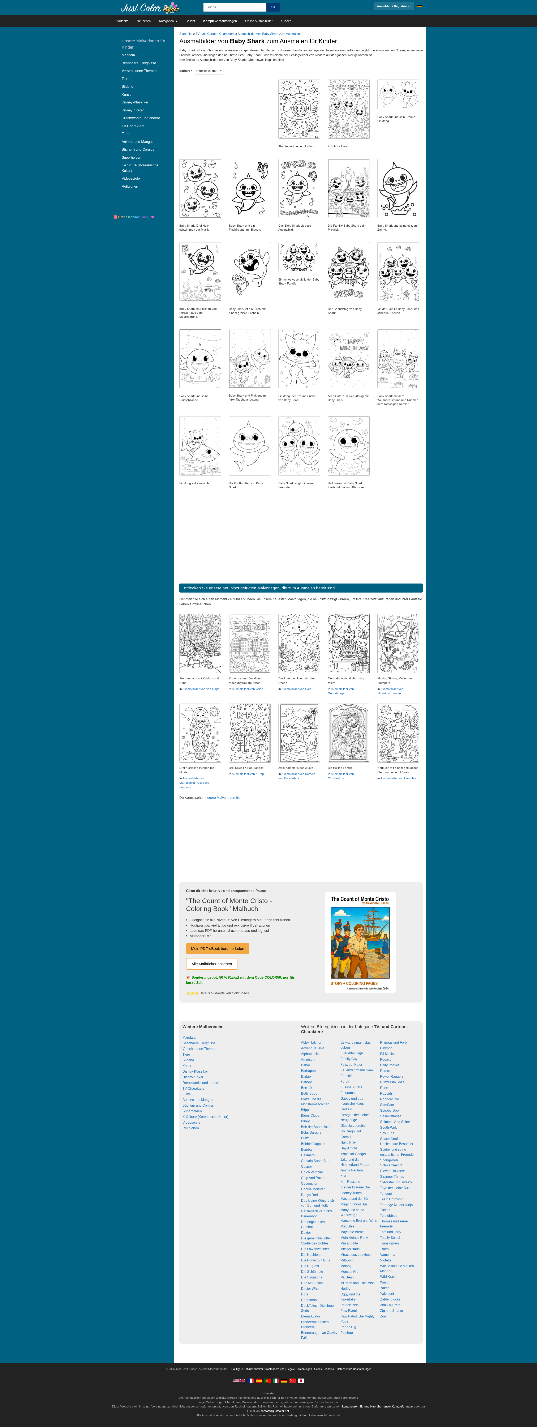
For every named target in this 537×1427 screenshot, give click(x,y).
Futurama (347, 1093)
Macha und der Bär (354, 1198)
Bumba (306, 1149)
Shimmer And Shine (395, 1122)
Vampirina (387, 1254)
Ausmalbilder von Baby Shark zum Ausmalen (269, 33)
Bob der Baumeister (316, 1127)
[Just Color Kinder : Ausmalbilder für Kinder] (150, 7)
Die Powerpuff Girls (315, 1260)
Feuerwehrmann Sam (356, 1070)
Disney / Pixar (192, 1077)
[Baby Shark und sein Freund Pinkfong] (398, 108)
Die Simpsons (311, 1277)
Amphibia (308, 1059)
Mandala (189, 1037)
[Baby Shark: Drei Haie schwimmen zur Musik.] (200, 217)
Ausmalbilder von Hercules (398, 778)
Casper (306, 1166)
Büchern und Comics (198, 1105)
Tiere (186, 1054)
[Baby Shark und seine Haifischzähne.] (200, 387)
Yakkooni (387, 1293)
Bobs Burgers (311, 1132)
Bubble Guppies (313, 1144)
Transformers (390, 1243)
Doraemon (309, 1300)
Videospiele (191, 1122)
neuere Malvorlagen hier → (225, 797)
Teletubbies (388, 1215)
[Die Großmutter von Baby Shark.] (250, 474)
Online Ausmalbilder (258, 21)
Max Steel (347, 1226)
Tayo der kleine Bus (394, 1188)
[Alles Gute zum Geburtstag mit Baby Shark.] (349, 387)
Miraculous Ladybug (355, 1254)
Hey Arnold (348, 1148)
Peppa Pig (348, 1327)
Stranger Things (392, 1176)
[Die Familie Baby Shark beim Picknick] (349, 217)
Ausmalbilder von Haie (296, 689)
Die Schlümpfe (312, 1271)
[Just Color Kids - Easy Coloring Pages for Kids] (239, 1380)
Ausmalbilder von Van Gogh (200, 689)
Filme (186, 1094)
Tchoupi (386, 1193)
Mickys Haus (350, 1249)
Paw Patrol (348, 1310)
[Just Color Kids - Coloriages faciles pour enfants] (251, 1380)
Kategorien (166, 21)
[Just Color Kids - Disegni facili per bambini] (276, 1380)
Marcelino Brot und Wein (358, 1220)
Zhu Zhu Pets (390, 1305)
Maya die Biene (352, 1232)
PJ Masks (387, 1054)
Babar (305, 1065)
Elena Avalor (310, 1316)
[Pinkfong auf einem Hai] (200, 474)
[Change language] (419, 6)
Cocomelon (309, 1183)
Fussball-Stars (351, 1087)
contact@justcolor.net (275, 1411)
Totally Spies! (390, 1237)
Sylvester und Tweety (396, 1182)
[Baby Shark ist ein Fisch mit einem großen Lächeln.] (250, 300)
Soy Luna (387, 1133)
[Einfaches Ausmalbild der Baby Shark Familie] (299, 271)
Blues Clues (310, 1115)
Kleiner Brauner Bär (355, 1187)
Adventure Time (313, 1048)
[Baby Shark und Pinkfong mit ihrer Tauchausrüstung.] (250, 387)
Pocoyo (385, 1059)
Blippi (305, 1110)
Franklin (346, 1076)
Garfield (346, 1109)
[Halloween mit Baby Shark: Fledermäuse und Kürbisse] (349, 474)
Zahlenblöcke (390, 1299)
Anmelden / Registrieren (394, 6)
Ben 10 (306, 1088)
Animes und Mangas (197, 1100)
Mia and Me (349, 1243)
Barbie (306, 1076)
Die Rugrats (310, 1266)
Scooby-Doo (389, 1110)
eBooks (286, 21)
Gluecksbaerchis (352, 1125)
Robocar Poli (390, 1099)
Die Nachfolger (312, 1254)
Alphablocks (310, 1054)
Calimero (308, 1155)
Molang (346, 1266)
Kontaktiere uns (274, 1369)
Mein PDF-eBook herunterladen (217, 949)
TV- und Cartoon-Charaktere (215, 33)
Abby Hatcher (311, 1042)
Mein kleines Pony (354, 1237)
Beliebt (190, 21)
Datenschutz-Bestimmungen (354, 1369)
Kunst (186, 1066)
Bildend (188, 1060)
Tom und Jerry (390, 1232)
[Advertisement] (222, 113)
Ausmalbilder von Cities (247, 689)
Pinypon (386, 1048)
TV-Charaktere (193, 1088)
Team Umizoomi (392, 1199)
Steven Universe (392, 1171)
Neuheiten (144, 21)
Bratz (305, 1138)
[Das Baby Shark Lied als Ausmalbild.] (299, 217)
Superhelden (192, 1111)
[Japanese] (301, 1380)
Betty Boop (309, 1093)
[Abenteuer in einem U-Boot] (299, 137)
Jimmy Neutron (351, 1170)
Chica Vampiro (312, 1172)
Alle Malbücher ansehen (212, 964)
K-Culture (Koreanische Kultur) (205, 1117)
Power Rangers (391, 1076)
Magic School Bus (354, 1204)
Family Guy (348, 1059)
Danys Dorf (309, 1195)
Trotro (384, 1249)
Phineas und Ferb (393, 1042)
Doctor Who (310, 1288)
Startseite (121, 21)
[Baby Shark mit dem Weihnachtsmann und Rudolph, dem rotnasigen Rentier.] (398, 387)
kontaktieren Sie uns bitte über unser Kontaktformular (377, 1406)
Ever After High (351, 1053)
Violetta (385, 1260)
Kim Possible (350, 1181)
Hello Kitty (348, 1142)
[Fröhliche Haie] (349, 137)
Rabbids (386, 1093)
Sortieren (185, 70)
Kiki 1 (344, 1176)
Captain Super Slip (315, 1161)
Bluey (305, 1121)
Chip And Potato (313, 1178)
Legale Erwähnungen (299, 1369)
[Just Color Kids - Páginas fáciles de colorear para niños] (259, 1380)
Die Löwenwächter (315, 1249)
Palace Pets (349, 1305)
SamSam (387, 1105)
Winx (384, 1282)
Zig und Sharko (391, 1310)
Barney (306, 1082)
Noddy (345, 1288)
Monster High (350, 1271)
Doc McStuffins (312, 1283)
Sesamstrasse (390, 1116)
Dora (304, 1294)
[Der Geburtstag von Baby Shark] (349, 300)
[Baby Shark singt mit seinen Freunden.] (299, 474)
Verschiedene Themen (199, 1049)
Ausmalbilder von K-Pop (248, 774)
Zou (383, 1316)
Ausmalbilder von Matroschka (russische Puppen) (194, 783)
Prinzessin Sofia (392, 1082)
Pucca (385, 1088)
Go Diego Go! (350, 1131)
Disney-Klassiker (195, 1071)
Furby (344, 1081)
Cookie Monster (313, 1189)
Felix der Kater (351, 1064)
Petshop (346, 1332)
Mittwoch (347, 1260)
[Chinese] (292, 1380)
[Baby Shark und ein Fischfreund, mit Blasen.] (250, 217)
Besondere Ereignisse (199, 1043)
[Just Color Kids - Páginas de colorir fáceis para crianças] (267, 1380)
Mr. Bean (347, 1277)
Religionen (190, 1128)
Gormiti (345, 1137)
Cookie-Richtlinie (324, 1369)
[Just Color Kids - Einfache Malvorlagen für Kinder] (284, 1380)
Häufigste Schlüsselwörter (247, 1369)
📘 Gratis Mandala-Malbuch (133, 217)
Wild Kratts (388, 1276)
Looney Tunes (351, 1193)
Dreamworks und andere (200, 1083)
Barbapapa (309, 1071)
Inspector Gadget (353, 1154)
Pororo (385, 1071)
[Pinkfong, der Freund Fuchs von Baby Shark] (299, 387)
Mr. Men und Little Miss (357, 1283)
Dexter (306, 1232)
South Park (388, 1127)
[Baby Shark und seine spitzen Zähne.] (398, 217)
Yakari (385, 1288)
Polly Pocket (389, 1065)
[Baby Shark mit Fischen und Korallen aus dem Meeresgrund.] (200, 300)
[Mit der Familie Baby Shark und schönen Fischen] (398, 300)
